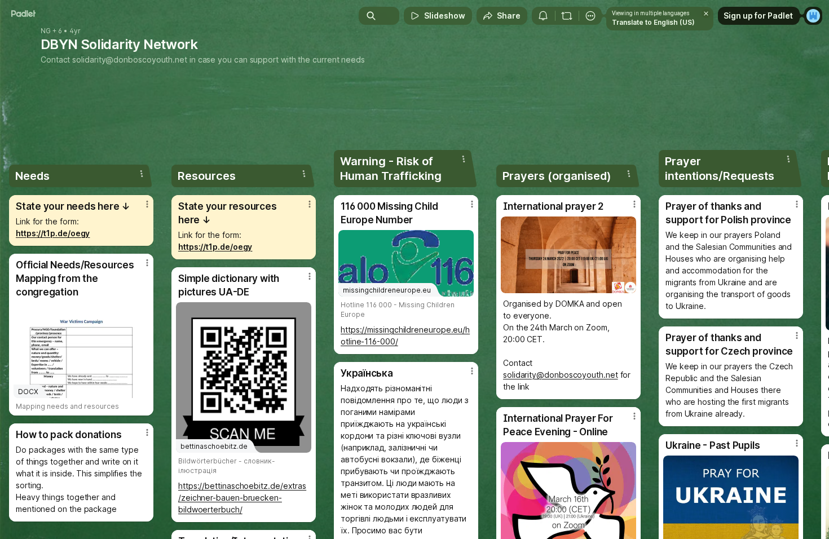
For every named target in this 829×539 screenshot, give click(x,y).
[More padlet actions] (590, 16)
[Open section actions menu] (141, 173)
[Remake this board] (566, 16)
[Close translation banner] (706, 13)
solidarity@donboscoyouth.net (129, 59)
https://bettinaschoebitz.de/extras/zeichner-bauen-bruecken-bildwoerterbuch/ (242, 497)
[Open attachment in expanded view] (568, 255)
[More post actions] (147, 204)
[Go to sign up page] (813, 16)
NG (46, 31)
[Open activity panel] (543, 16)
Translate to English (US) (653, 22)
